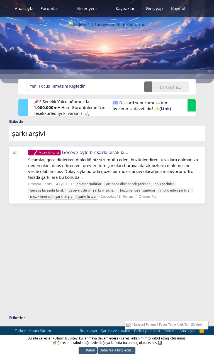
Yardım (170, 330)
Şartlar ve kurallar (115, 330)
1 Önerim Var (147, 196)
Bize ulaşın (88, 330)
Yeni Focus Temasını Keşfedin (58, 86)
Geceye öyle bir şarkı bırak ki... (83, 152)
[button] (67, 8)
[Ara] (198, 8)
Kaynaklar (125, 8)
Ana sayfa (24, 8)
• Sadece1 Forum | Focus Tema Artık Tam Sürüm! (166, 324)
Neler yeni (87, 8)
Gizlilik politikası (147, 330)
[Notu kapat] (206, 323)
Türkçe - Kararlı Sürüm (32, 330)
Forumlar (49, 8)
